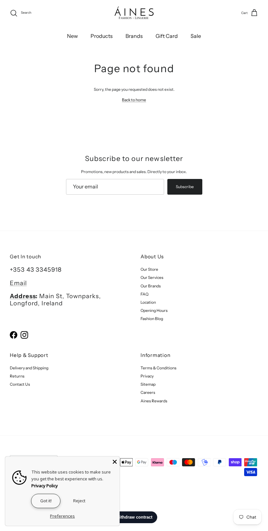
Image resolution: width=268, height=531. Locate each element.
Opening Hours (154, 310)
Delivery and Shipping (29, 367)
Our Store (149, 269)
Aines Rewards (154, 400)
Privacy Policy (44, 486)
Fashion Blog (152, 318)
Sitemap (148, 384)
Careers (148, 392)
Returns (17, 376)
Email (18, 283)
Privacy (147, 376)
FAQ (144, 294)
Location (148, 302)
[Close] (114, 461)
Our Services (152, 277)
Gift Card (167, 36)
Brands (134, 36)
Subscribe (185, 186)
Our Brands (151, 285)
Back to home (134, 99)
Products (102, 36)
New (72, 36)
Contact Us (20, 384)
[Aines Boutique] (134, 13)
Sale (196, 36)
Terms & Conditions (158, 367)
